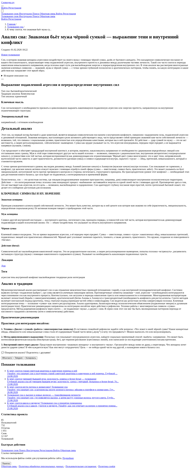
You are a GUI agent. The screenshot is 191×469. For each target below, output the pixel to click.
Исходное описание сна (16, 75)
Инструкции (26, 13)
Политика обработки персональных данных (41, 466)
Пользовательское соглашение (81, 466)
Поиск (36, 13)
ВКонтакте (7, 358)
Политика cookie (106, 466)
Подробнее (68, 458)
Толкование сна (15, 27)
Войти (4, 8)
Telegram (19, 358)
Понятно (6, 463)
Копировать (31, 358)
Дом (3, 266)
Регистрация (14, 8)
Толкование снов (10, 13)
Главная (11, 24)
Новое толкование (10, 54)
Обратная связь (48, 13)
